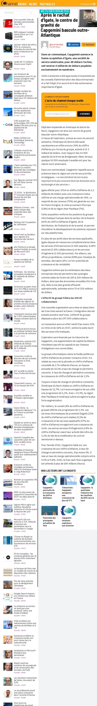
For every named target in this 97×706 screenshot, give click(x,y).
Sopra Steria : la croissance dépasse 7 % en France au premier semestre (25, 411)
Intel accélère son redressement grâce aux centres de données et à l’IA (25, 624)
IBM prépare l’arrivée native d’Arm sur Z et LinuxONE (24, 34)
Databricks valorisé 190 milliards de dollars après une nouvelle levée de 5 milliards (25, 344)
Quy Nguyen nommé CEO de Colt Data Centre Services (25, 182)
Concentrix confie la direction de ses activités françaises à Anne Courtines (25, 359)
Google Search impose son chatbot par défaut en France (24, 595)
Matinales (47, 4)
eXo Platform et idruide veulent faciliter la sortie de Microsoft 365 (25, 249)
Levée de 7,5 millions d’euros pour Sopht (23, 63)
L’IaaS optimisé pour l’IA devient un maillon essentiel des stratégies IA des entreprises (25, 168)
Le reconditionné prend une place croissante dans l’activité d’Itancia (24, 692)
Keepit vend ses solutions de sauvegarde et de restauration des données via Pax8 (25, 666)
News (33, 4)
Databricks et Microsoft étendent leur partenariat (24, 652)
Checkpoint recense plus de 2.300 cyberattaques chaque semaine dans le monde (25, 317)
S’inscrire (86, 4)
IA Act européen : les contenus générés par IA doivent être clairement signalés (25, 557)
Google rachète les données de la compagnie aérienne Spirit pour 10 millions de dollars (25, 96)
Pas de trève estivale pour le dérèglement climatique (23, 583)
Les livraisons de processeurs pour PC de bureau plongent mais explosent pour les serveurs (25, 78)
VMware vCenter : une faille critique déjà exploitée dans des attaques (24, 210)
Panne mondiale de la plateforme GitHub (24, 260)
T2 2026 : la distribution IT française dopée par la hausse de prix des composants (25, 196)
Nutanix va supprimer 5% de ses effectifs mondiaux (25, 481)
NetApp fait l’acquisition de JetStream (25, 223)
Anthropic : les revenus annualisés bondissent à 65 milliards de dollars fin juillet (25, 275)
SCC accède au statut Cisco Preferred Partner (24, 372)
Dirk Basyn (56, 47)
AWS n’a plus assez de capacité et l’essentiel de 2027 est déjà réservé (25, 494)
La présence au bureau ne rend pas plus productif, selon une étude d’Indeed (24, 609)
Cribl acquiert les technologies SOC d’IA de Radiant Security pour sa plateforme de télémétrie (25, 125)
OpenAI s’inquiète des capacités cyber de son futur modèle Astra (24, 439)
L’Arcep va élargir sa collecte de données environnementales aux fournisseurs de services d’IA (25, 541)
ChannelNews (13, 3)
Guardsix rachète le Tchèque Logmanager (24, 396)
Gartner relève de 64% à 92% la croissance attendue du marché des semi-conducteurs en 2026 (25, 49)
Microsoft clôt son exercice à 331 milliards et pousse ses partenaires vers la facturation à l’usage (25, 524)
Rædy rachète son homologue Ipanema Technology (23, 140)
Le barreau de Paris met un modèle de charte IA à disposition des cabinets (25, 570)
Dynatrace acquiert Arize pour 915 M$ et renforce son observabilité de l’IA (25, 288)
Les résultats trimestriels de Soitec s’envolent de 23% (25, 680)
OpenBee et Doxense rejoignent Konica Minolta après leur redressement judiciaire (25, 453)
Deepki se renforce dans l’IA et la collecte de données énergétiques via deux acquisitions (25, 426)
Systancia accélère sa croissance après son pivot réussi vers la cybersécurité (24, 639)
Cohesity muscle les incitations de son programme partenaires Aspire (25, 154)
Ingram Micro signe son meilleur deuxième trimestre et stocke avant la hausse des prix (25, 508)
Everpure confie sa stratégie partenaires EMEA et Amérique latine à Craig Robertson (25, 468)
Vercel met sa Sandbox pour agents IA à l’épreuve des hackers (24, 236)
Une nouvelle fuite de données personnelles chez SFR (24, 21)
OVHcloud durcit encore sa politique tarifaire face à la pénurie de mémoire (25, 331)
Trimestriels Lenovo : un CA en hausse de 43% (25, 384)
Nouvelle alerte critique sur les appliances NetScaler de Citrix (24, 110)
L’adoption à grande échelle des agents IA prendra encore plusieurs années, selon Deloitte (25, 302)
